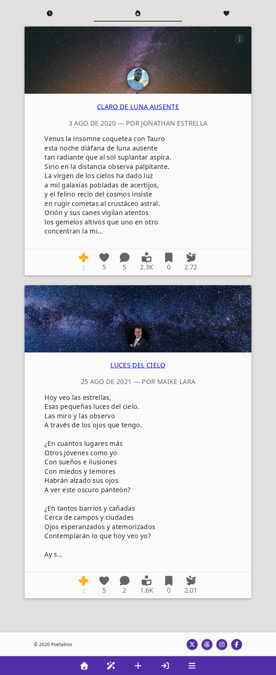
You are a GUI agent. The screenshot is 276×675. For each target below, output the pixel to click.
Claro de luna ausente (138, 106)
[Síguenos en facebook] (236, 644)
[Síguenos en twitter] (192, 644)
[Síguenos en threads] (207, 644)
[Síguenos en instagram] (221, 644)
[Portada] (84, 665)
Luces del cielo (137, 365)
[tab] (49, 13)
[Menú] (191, 665)
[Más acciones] (239, 38)
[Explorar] (111, 665)
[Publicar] (138, 665)
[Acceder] (164, 665)
